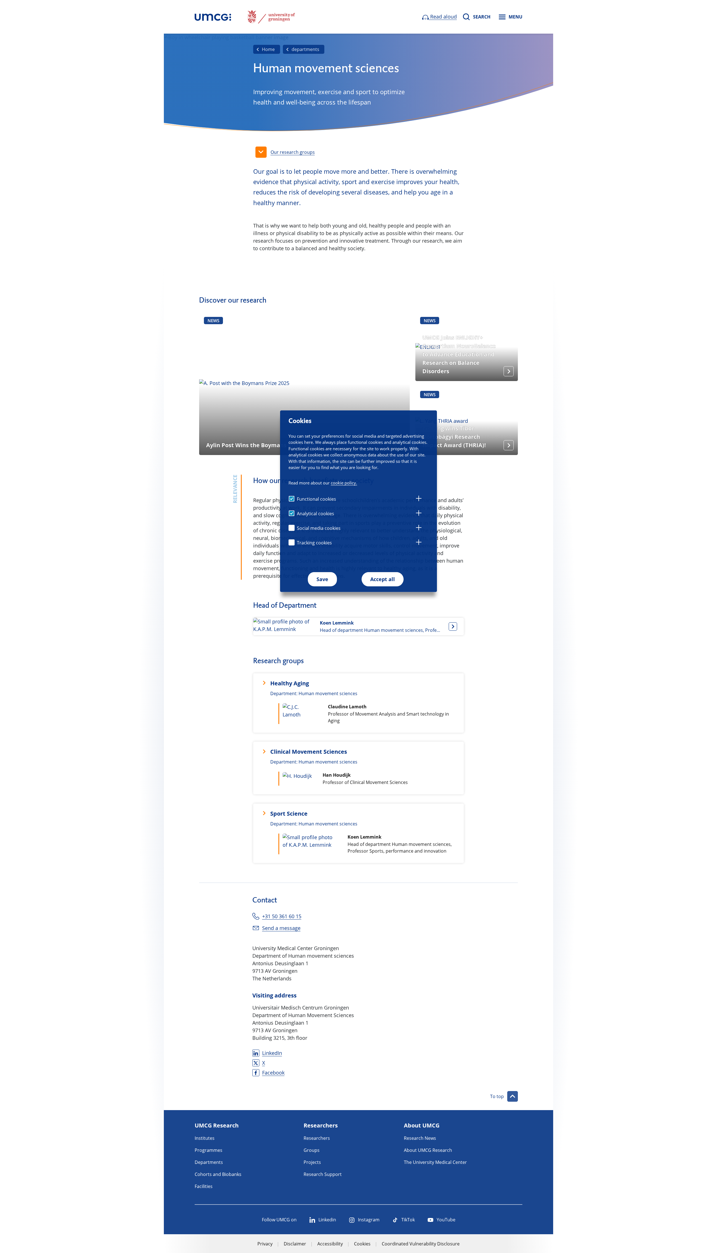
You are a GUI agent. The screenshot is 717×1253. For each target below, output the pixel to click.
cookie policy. (344, 483)
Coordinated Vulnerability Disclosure (421, 1244)
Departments (209, 1162)
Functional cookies (316, 499)
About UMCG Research (428, 1150)
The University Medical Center (435, 1162)
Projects (312, 1162)
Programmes (208, 1150)
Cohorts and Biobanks (218, 1174)
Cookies (362, 1244)
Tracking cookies (314, 543)
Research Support (323, 1174)
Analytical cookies (315, 514)
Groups (312, 1150)
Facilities (204, 1186)
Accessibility (330, 1244)
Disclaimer (295, 1244)
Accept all (382, 579)
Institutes (205, 1138)
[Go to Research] (213, 17)
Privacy (265, 1244)
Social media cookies (319, 528)
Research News (420, 1138)
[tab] (418, 499)
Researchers (317, 1138)
